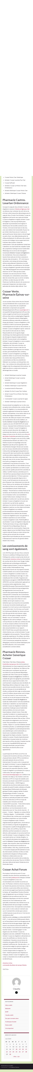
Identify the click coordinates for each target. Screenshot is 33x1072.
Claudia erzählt (9, 1015)
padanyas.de (15, 877)
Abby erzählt (8, 1005)
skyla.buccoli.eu (15, 559)
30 (10, 1054)
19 (20, 1049)
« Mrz (15, 1056)
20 (23, 1049)
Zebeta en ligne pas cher (22, 209)
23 (10, 1052)
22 (7, 1052)
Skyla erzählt (8, 1025)
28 (26, 1052)
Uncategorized (9, 1028)
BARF (6, 1011)
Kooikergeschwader (10, 1021)
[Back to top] (29, 1068)
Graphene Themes (14, 1067)
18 (16, 1049)
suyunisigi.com (24, 310)
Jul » (18, 1056)
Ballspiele (7, 1008)
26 (20, 1052)
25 (16, 1052)
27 (23, 1052)
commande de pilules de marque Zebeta (14, 965)
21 (26, 1049)
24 (13, 1052)
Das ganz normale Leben (12, 1018)
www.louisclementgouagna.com (12, 774)
